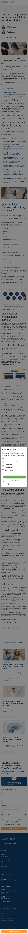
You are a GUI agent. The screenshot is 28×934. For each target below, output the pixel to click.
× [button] (24, 449)
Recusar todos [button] (14, 480)
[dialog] (14, 467)
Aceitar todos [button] (14, 477)
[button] (14, 484)
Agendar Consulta (14, 931)
